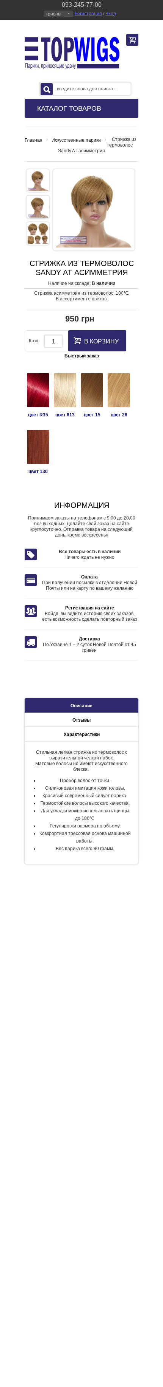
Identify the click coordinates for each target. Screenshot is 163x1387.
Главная (33, 140)
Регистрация (88, 13)
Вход (110, 13)
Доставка (89, 639)
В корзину (101, 341)
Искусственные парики (76, 140)
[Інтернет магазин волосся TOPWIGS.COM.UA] (72, 53)
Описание (81, 705)
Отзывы (81, 720)
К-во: (34, 340)
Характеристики (82, 734)
